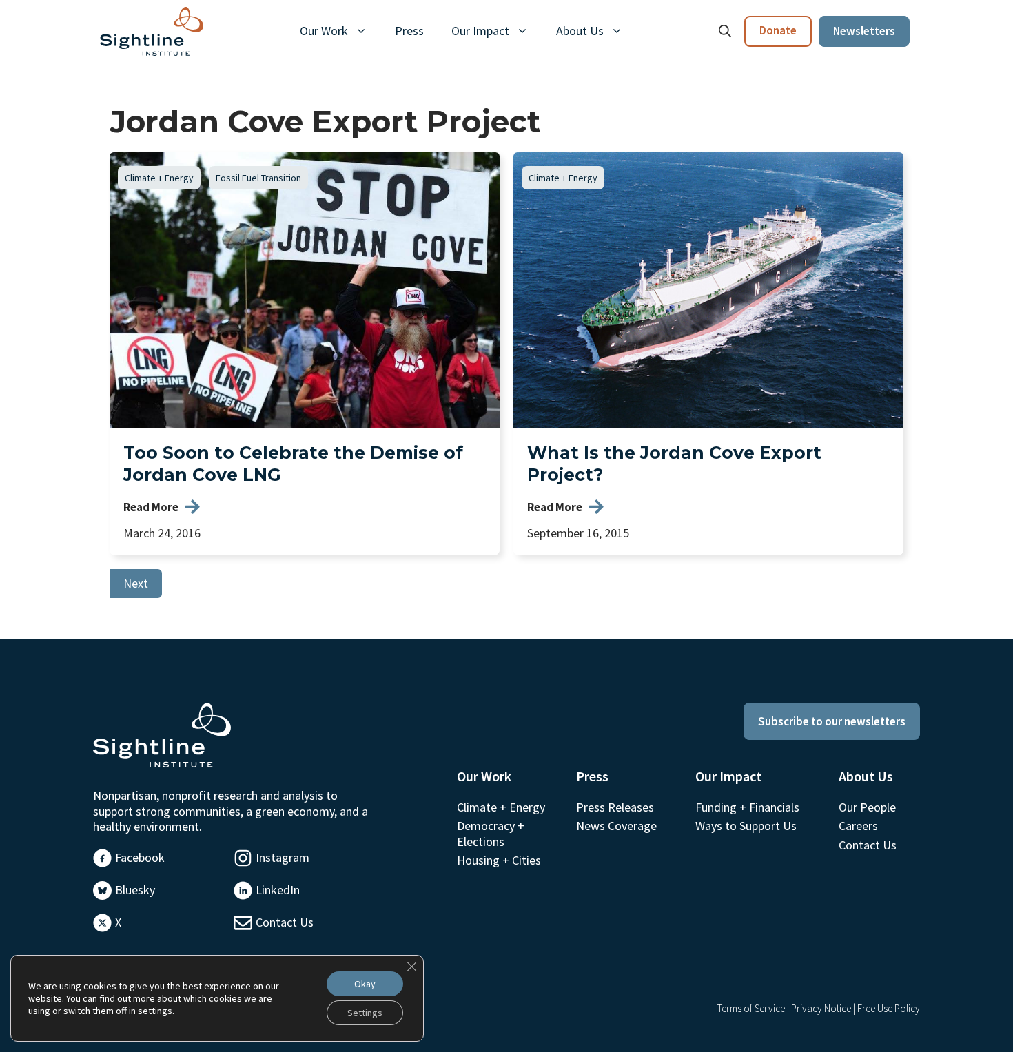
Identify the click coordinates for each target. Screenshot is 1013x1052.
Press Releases (615, 807)
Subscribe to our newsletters (831, 721)
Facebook (140, 857)
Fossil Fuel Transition (258, 178)
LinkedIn (278, 890)
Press (409, 31)
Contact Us (285, 922)
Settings (364, 1013)
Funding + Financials (747, 807)
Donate (778, 30)
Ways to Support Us (746, 826)
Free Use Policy (888, 1008)
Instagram (282, 857)
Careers (858, 826)
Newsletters (864, 31)
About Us (580, 31)
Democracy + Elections (490, 833)
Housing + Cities (499, 860)
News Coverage (616, 826)
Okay (365, 984)
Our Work (324, 31)
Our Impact (480, 31)
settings (155, 1010)
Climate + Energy (159, 178)
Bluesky (135, 890)
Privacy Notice (821, 1008)
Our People (867, 807)
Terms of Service (751, 1008)
